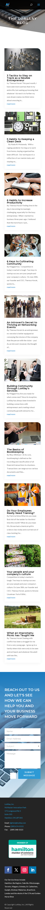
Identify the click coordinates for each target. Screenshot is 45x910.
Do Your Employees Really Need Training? (21, 511)
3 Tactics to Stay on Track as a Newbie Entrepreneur (19, 78)
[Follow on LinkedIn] (32, 870)
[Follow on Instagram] (24, 870)
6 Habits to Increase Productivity (20, 201)
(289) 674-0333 (17, 826)
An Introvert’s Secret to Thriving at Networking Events (22, 325)
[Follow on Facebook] (8, 870)
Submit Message (29, 774)
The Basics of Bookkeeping (15, 450)
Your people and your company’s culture (20, 573)
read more (11, 104)
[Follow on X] (16, 870)
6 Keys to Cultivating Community (20, 262)
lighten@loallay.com (18, 823)
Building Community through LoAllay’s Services (20, 388)
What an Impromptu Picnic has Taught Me (20, 634)
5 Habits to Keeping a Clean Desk (20, 140)
